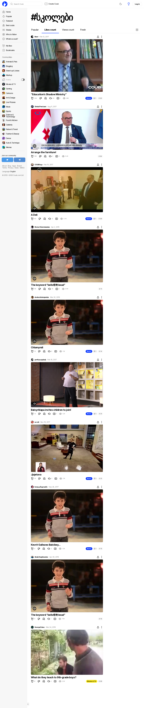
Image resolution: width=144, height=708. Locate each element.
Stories (8, 30)
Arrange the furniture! (43, 152)
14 (100, 351)
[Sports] (13, 111)
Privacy (11, 168)
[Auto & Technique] (13, 143)
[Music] (13, 106)
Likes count (50, 29)
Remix (89, 98)
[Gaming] (13, 88)
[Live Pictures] (13, 102)
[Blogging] (13, 66)
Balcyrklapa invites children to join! (51, 409)
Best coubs (10, 25)
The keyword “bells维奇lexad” (48, 284)
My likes (9, 46)
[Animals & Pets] (13, 61)
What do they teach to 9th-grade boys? (53, 677)
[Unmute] (34, 146)
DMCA (22, 168)
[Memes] (13, 147)
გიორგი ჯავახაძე (40, 359)
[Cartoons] (13, 93)
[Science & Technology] (13, 115)
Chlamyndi (37, 347)
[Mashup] (13, 75)
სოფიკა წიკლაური (41, 487)
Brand (19, 166)
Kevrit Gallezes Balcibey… (46, 544)
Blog (9, 166)
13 (100, 549)
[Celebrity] (13, 124)
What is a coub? (12, 39)
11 (100, 289)
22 (100, 98)
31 (100, 414)
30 (100, 156)
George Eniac (40, 627)
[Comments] (45, 98)
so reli (37, 422)
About (4, 166)
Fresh (83, 29)
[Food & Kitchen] (13, 120)
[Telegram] (19, 160)
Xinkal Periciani (40, 106)
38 (100, 681)
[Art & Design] (13, 97)
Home (8, 12)
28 (100, 219)
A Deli (34, 214)
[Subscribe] (23, 80)
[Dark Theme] (120, 4)
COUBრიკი (38, 164)
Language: (9, 171)
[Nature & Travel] (13, 129)
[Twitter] (7, 160)
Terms (4, 168)
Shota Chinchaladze (42, 227)
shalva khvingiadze (42, 297)
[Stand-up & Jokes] (13, 70)
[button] (137, 30)
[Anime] (13, 79)
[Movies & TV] (13, 84)
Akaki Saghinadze (41, 557)
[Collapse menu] (28, 704)
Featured (9, 21)
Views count (68, 29)
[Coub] (4, 4)
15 (100, 619)
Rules (17, 168)
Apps (14, 166)
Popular (9, 16)
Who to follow (11, 34)
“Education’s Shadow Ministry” (48, 94)
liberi (36, 37)
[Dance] (13, 138)
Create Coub (53, 4)
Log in (137, 4)
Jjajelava (36, 474)
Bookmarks (10, 50)
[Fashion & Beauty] (13, 134)
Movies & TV (91, 681)
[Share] (98, 36)
